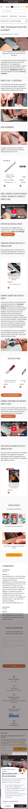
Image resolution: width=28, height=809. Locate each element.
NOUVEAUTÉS (4, 16)
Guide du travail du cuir (6, 34)
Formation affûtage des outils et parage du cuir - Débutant (14, 278)
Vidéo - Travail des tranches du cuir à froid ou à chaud (14, 547)
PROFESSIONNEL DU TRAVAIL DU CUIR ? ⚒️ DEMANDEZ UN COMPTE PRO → (14, 1)
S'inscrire (20, 749)
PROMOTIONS (13, 16)
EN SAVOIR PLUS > (8, 416)
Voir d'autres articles (14, 555)
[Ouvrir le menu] (2, 7)
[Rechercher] (4, 11)
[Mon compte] (21, 7)
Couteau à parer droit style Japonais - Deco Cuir (10, 381)
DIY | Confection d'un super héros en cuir (14, 526)
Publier (14, 666)
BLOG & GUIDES (23, 16)
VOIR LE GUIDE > (8, 234)
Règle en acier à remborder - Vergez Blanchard (10, 176)
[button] (19, 7)
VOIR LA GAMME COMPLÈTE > (11, 395)
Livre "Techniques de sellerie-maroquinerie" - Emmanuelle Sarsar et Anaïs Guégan (14, 485)
